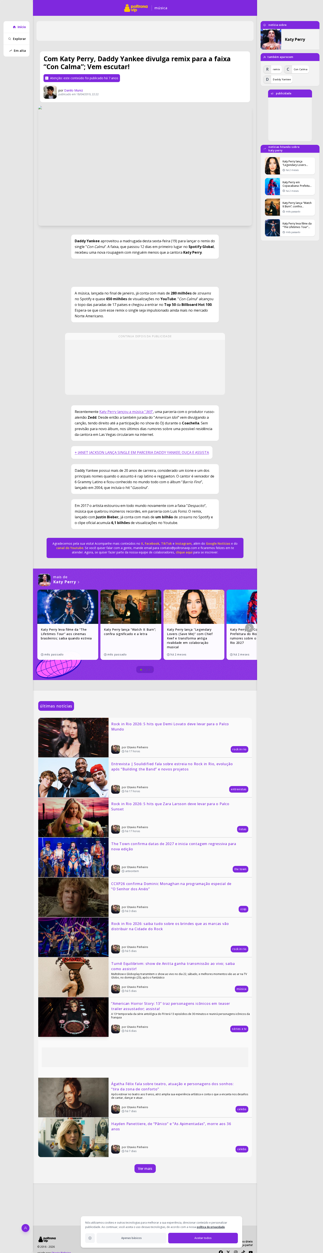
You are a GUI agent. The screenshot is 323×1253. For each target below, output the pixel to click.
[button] (249, 627)
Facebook (152, 543)
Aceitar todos (203, 1238)
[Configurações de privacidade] (90, 1238)
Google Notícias (218, 543)
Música (160, 7)
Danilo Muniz (73, 90)
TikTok (166, 543)
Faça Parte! (246, 1245)
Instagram (183, 543)
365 (149, 411)
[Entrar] (25, 1228)
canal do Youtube (69, 548)
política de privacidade (211, 1227)
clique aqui (184, 552)
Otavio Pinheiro (137, 747)
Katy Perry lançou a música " (122, 411)
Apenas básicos (131, 1238)
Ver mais (145, 1168)
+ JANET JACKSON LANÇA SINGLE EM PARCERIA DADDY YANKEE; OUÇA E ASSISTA (142, 452)
